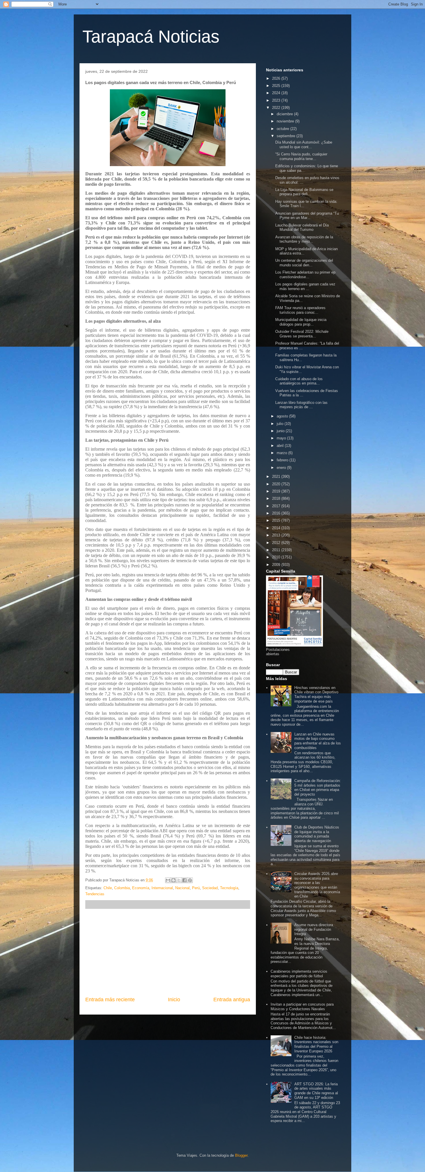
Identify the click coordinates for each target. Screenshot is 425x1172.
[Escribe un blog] (173, 880)
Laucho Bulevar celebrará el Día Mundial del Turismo (302, 227)
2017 (276, 506)
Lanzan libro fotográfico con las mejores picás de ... (301, 404)
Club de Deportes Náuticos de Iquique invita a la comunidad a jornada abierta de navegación (316, 834)
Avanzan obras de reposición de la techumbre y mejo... (304, 239)
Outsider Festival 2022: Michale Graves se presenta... (301, 333)
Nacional (182, 888)
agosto (283, 416)
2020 (276, 484)
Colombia (122, 888)
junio (281, 431)
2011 (276, 550)
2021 (276, 476)
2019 (276, 491)
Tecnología (229, 888)
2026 (276, 78)
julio (280, 423)
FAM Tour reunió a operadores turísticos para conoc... (300, 310)
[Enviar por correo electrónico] (168, 880)
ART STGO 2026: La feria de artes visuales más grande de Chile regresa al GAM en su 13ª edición (316, 1091)
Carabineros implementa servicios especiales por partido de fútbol (299, 973)
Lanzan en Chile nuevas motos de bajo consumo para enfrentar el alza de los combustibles (317, 741)
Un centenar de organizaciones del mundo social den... (304, 262)
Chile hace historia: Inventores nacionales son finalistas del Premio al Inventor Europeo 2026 (316, 1044)
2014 (276, 528)
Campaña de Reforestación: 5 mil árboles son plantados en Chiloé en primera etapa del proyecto (317, 787)
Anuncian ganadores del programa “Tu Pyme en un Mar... (307, 215)
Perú (196, 888)
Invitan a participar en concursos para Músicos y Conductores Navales (302, 1006)
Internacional (162, 888)
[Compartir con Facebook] (184, 880)
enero (282, 467)
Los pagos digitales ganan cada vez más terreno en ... (305, 286)
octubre (283, 129)
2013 (276, 535)
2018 (276, 498)
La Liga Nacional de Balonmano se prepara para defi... (304, 191)
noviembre (286, 121)
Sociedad (210, 888)
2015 (276, 520)
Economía (140, 888)
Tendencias (94, 894)
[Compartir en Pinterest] (190, 880)
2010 (276, 557)
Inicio (174, 999)
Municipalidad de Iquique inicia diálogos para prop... (300, 321)
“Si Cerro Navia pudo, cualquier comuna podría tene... (301, 156)
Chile (108, 888)
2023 (276, 100)
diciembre (285, 114)
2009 (276, 564)
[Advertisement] (167, 952)
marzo (282, 453)
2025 (276, 85)
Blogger (241, 1155)
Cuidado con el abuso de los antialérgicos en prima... (299, 381)
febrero (283, 460)
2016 (276, 513)
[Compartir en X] (179, 880)
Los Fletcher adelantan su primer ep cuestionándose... (305, 274)
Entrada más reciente (110, 999)
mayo (282, 438)
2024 (276, 93)
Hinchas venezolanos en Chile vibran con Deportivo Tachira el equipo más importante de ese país (316, 694)
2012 (276, 543)
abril (281, 445)
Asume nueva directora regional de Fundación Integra (313, 929)
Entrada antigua (231, 999)
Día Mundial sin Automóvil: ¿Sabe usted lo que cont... (303, 144)
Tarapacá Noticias (150, 36)
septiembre (286, 136)
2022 (276, 107)
